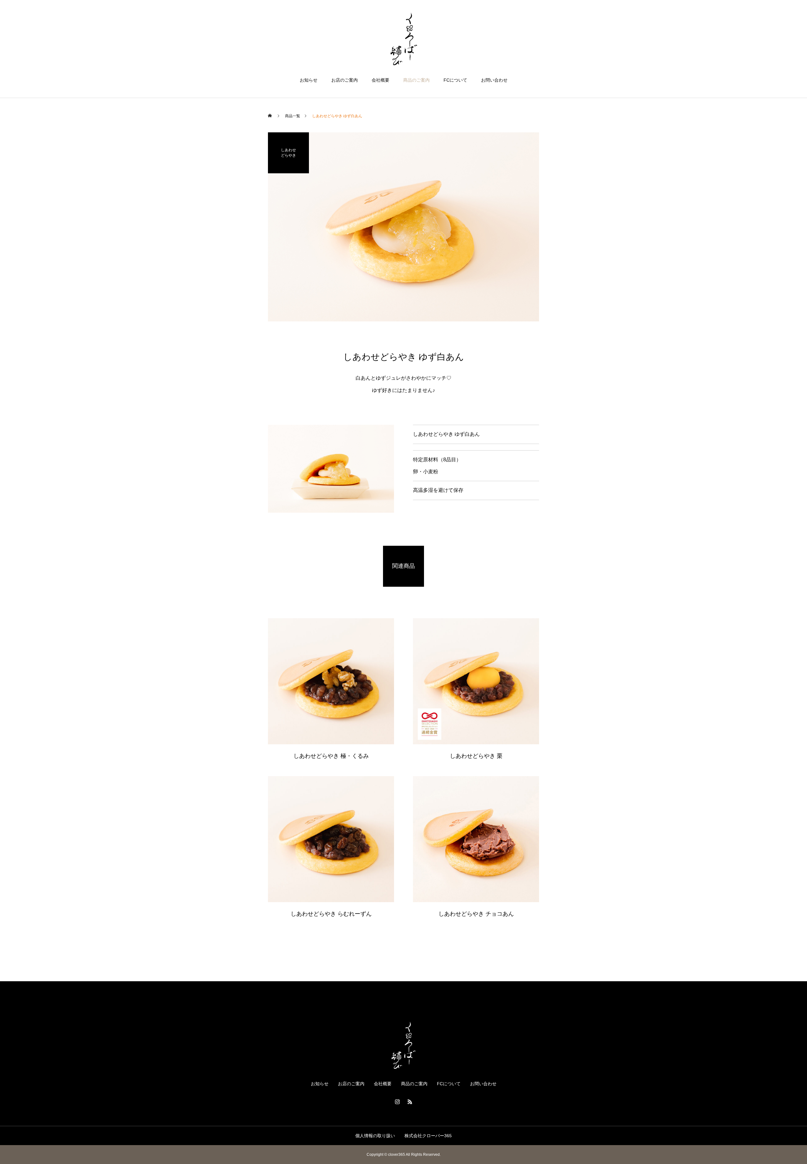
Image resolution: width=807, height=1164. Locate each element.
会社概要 (380, 80)
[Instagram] (397, 1101)
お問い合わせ (494, 80)
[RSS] (410, 1101)
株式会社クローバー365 (428, 1135)
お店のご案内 (344, 80)
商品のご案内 (416, 80)
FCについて (455, 80)
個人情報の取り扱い (375, 1135)
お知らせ (308, 80)
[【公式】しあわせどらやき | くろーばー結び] (403, 38)
